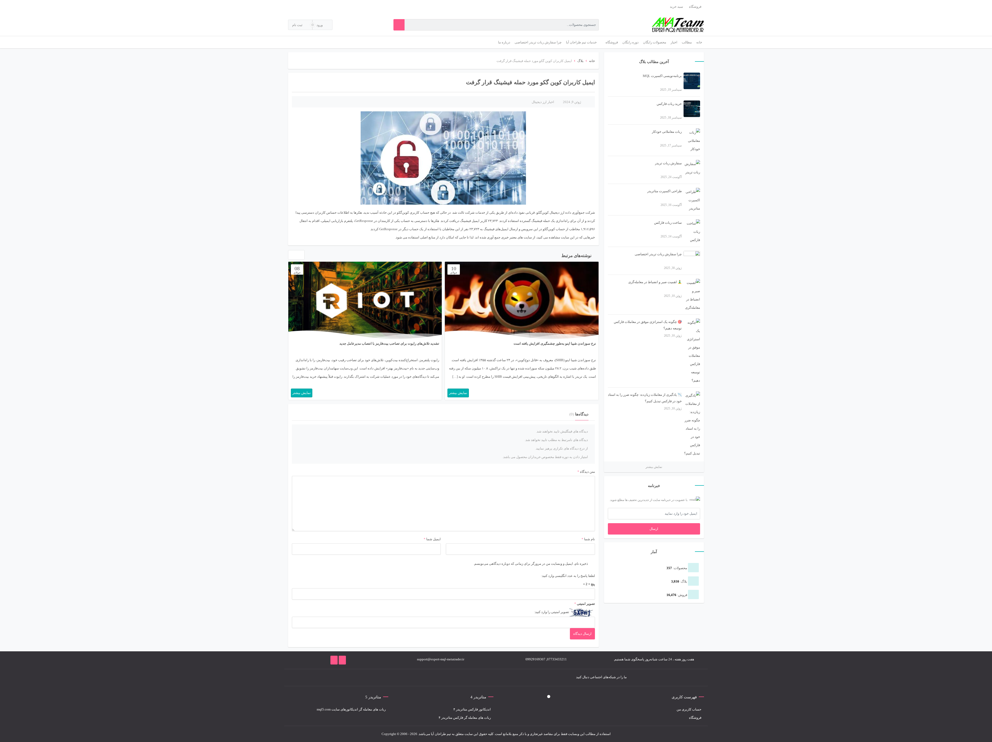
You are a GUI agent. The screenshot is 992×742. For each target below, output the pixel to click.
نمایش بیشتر (654, 467)
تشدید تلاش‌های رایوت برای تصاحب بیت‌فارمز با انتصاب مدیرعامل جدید (389, 343)
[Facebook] (414, 677)
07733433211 (557, 659)
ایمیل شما (433, 539)
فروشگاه (695, 7)
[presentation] (291, 256)
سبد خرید (676, 7)
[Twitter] (406, 677)
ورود (319, 25)
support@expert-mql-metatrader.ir (440, 659)
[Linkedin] (375, 677)
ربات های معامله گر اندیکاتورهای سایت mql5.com (351, 709)
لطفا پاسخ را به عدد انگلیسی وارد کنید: (568, 576)
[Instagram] (391, 677)
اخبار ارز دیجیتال (543, 102)
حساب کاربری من (689, 709)
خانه (592, 61)
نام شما (589, 539)
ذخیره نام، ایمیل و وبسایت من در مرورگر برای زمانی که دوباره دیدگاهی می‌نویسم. (531, 564)
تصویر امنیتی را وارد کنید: (551, 612)
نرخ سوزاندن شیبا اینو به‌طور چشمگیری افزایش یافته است (555, 343)
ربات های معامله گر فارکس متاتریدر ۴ (465, 718)
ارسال (653, 529)
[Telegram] (398, 677)
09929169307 (535, 659)
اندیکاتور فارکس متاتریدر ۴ (472, 709)
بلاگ (580, 61)
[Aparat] (367, 677)
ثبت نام (297, 25)
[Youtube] (383, 677)
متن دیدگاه (586, 472)
